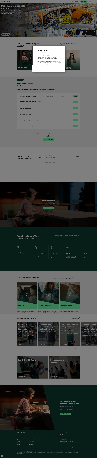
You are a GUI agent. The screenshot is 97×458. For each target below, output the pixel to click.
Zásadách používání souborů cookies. (50, 64)
